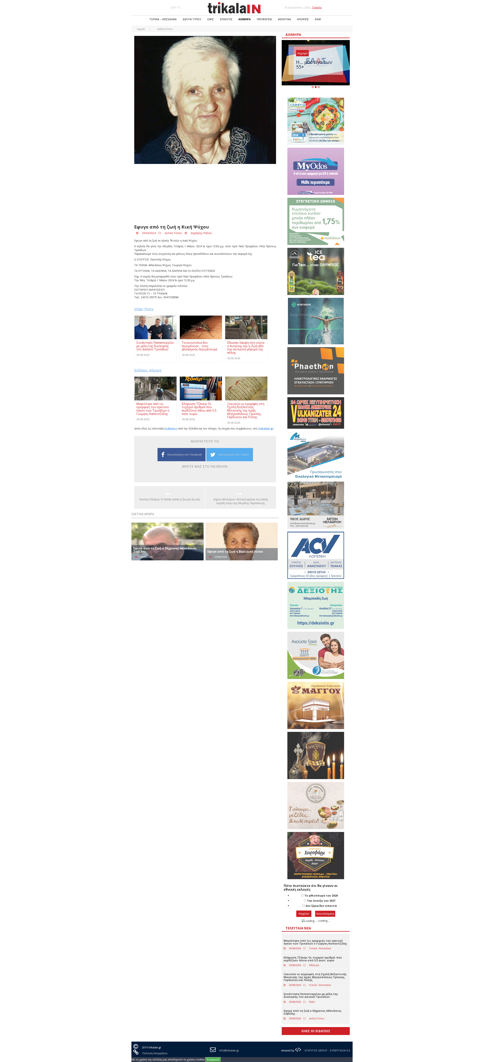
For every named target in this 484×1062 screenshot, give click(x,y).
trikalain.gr (266, 428)
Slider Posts (144, 309)
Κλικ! (318, 19)
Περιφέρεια (264, 19)
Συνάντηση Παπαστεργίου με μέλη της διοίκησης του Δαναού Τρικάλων (311, 995)
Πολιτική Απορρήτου (155, 1053)
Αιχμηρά (244, 19)
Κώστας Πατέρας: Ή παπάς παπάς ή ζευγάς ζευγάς (169, 499)
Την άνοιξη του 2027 (321, 900)
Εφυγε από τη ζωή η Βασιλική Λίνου (235, 551)
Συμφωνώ (213, 1059)
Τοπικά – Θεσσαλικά (163, 19)
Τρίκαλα (317, 7)
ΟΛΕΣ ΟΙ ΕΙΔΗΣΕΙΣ (315, 1031)
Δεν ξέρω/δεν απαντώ (321, 906)
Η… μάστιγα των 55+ (314, 64)
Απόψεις (303, 19)
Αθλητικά (284, 19)
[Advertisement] (205, 194)
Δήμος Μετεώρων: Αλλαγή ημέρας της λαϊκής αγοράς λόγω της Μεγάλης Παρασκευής (240, 501)
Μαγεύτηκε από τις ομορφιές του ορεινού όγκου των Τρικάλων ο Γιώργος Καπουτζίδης (315, 942)
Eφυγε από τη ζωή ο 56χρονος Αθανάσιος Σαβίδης (165, 550)
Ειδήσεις (171, 428)
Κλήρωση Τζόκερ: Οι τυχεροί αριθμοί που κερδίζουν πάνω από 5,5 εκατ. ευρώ (313, 959)
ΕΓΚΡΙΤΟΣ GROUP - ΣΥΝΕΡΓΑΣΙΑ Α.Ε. (327, 1050)
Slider (312, 1001)
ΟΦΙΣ (210, 19)
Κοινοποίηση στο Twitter (233, 454)
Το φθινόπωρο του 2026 (321, 895)
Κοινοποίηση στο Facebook (184, 454)
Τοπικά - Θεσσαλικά (320, 948)
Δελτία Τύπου (192, 19)
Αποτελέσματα (325, 913)
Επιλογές (226, 19)
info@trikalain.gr (229, 1050)
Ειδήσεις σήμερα (147, 370)
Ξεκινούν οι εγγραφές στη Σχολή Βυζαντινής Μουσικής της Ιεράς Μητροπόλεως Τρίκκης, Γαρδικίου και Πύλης (315, 977)
